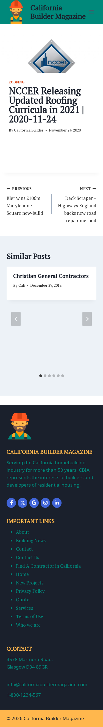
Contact (24, 549)
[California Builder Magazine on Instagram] (45, 503)
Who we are (28, 625)
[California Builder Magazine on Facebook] (11, 503)
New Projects (29, 583)
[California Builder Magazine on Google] (34, 503)
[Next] (87, 319)
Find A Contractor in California (48, 566)
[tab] (40, 375)
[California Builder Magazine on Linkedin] (57, 503)
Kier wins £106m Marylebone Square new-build (25, 201)
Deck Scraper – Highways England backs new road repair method (77, 205)
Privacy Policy (30, 591)
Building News (31, 540)
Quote (22, 599)
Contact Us (27, 557)
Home (22, 574)
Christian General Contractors (51, 276)
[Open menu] (91, 12)
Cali (21, 285)
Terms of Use (29, 616)
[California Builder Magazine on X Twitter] (22, 503)
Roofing (16, 82)
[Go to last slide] (16, 319)
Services (24, 608)
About (22, 532)
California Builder (28, 130)
